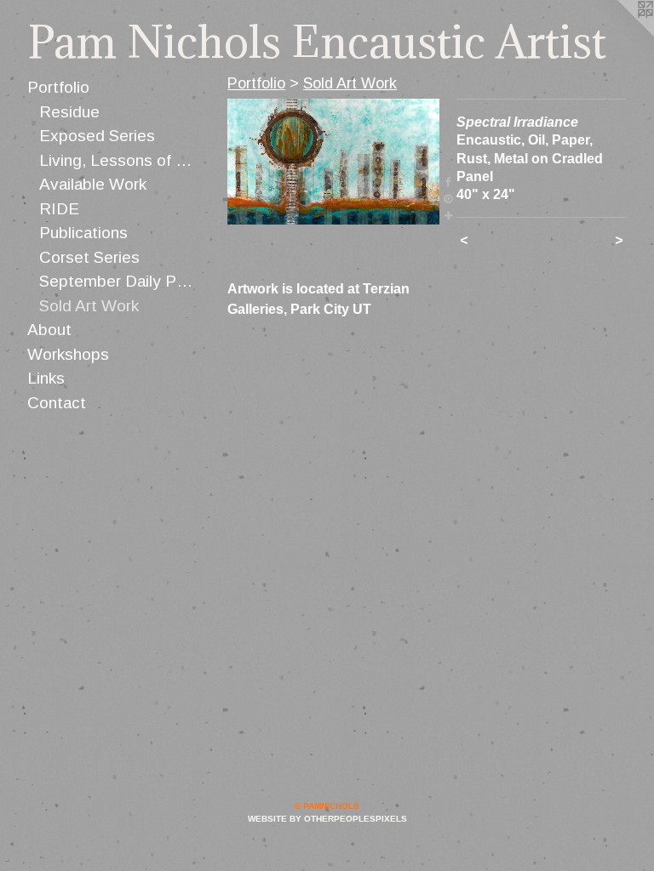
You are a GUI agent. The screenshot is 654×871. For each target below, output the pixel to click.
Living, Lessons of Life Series (118, 160)
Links (46, 378)
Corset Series (89, 257)
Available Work (92, 184)
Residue (69, 112)
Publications (83, 233)
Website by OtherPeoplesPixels (327, 818)
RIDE (59, 209)
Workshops (68, 354)
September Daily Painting (118, 281)
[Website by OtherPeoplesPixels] (620, 34)
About (49, 330)
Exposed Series (97, 136)
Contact (56, 403)
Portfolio (58, 87)
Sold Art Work (89, 306)
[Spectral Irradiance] (333, 162)
